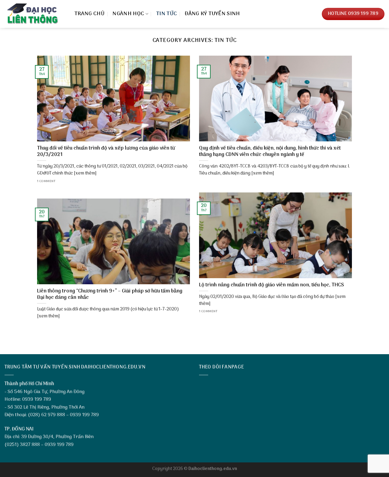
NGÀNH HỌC (128, 13)
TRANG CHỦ (89, 13)
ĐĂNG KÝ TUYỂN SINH (212, 13)
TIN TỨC (166, 13)
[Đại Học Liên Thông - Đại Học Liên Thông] (35, 14)
